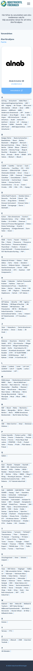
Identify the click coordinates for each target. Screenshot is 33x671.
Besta (25, 145)
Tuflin (28, 546)
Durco (21, 205)
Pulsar (3, 447)
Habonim (11, 281)
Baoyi (15, 140)
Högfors (16, 290)
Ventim (4, 585)
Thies (15, 534)
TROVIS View (13, 546)
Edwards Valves (7, 219)
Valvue (4, 581)
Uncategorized (7, 557)
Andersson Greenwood (9, 112)
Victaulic (18, 588)
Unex (17, 557)
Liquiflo (19, 369)
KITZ (10, 343)
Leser (18, 366)
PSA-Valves (26, 444)
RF (2, 474)
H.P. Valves (23, 293)
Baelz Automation (20, 138)
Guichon (22, 270)
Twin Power (20, 549)
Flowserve (17, 242)
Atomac (4, 124)
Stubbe (25, 521)
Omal (21, 424)
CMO (12, 175)
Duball (3, 205)
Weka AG (18, 604)
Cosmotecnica (6, 185)
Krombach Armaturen (17, 350)
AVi (25, 124)
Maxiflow (15, 387)
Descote (4, 198)
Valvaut (23, 576)
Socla (16, 509)
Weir (11, 604)
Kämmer (4, 341)
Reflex (17, 469)
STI (2, 518)
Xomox (3, 622)
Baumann (5, 143)
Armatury (5, 120)
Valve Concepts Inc (8, 578)
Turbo (3, 549)
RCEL (11, 469)
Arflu (28, 115)
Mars (10, 382)
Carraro (20, 166)
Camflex (11, 166)
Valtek (4, 576)
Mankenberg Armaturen (21, 380)
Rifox (15, 474)
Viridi (10, 590)
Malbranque (5, 380)
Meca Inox (22, 389)
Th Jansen (5, 537)
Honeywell (25, 290)
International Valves (9, 314)
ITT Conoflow (21, 316)
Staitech (12, 514)
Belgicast (14, 143)
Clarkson (4, 175)
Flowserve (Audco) (19, 244)
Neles (15, 408)
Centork (4, 170)
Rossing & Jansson (15, 476)
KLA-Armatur (19, 343)
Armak (24, 117)
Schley (4, 497)
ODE (3, 424)
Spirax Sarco (14, 511)
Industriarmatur (7, 311)
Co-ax (16, 185)
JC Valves (5, 330)
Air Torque (18, 105)
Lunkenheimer (6, 371)
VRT (17, 592)
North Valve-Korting (20, 415)
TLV (3, 539)
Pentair (28, 437)
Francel (22, 247)
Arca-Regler (14, 115)
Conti (25, 177)
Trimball (4, 544)
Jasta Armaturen (24, 327)
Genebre (24, 263)
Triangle (19, 542)
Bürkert (12, 157)
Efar (17, 219)
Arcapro (4, 115)
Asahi (13, 120)
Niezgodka (12, 410)
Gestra (4, 265)
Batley (21, 140)
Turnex (11, 549)
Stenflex (24, 516)
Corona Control (14, 182)
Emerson (22, 221)
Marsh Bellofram (20, 382)
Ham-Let (20, 283)
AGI (2, 105)
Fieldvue (24, 240)
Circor (20, 173)
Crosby (4, 187)
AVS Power (5, 127)
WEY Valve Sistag (16, 606)
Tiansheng (16, 537)
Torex (3, 542)
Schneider (5, 500)
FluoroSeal (5, 247)
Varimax (27, 581)
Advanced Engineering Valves (12, 103)
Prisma (10, 444)
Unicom (23, 557)
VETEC (4, 588)
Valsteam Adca (20, 574)
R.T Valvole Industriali (17, 481)
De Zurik (13, 198)
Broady (10, 154)
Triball (26, 542)
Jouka (20, 330)
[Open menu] (29, 3)
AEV (26, 103)
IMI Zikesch (23, 309)
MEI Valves (16, 392)
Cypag (27, 187)
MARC (3, 382)
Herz (24, 288)
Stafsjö (4, 514)
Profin (17, 444)
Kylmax (4, 357)
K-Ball (11, 357)
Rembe (4, 472)
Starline (4, 516)
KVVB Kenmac (14, 355)
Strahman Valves (12, 518)
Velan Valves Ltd (21, 583)
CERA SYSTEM (15, 170)
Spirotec (24, 511)
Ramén (9, 465)
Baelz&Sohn (6, 140)
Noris (11, 412)
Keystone (13, 341)
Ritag (3, 476)
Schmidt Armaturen (16, 497)
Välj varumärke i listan (14, 571)
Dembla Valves (24, 196)
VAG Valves (11, 569)
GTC (15, 270)
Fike (3, 242)
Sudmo (9, 523)
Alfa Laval (27, 105)
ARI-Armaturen (14, 117)
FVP (22, 251)
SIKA (3, 507)
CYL (21, 187)
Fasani (16, 240)
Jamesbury (11, 327)
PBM (29, 435)
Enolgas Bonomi (18, 228)
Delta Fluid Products (9, 196)
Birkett (24, 147)
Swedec (22, 523)
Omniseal (28, 424)
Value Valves (13, 576)
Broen (17, 154)
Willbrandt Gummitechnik (10, 608)
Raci (3, 465)
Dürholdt (4, 208)
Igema (26, 302)
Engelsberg (5, 228)
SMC (10, 509)
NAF (3, 408)
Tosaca (11, 542)
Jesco (13, 330)
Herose (18, 288)
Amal (22, 108)
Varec (19, 581)
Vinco (26, 588)
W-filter (26, 611)
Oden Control (12, 424)
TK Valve (25, 537)
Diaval (20, 198)
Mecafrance (12, 389)
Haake (3, 281)
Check (24, 170)
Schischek (12, 495)
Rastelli (25, 465)
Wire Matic (25, 608)
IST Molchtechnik (7, 316)
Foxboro (15, 247)
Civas (26, 173)
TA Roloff (26, 532)
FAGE (3, 240)
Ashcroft (20, 120)
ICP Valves (5, 302)
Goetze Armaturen (8, 267)
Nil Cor (20, 410)
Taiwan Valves (6, 532)
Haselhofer (23, 286)
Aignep (9, 105)
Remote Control (15, 472)
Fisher (9, 242)
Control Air (5, 180)
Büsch (19, 157)
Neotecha (23, 408)
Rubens (4, 481)
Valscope (9, 574)
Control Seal (16, 180)
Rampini (17, 465)
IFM (21, 302)
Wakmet (4, 604)
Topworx (22, 539)
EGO (28, 219)
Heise (3, 288)
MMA (23, 396)
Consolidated (16, 177)
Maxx (3, 389)
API (21, 112)
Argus (3, 117)
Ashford (4, 122)
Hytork (15, 293)
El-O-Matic (13, 221)
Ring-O (28, 474)
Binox (17, 147)
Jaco (3, 327)
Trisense (13, 544)
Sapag (11, 492)
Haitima (12, 283)
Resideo (26, 472)
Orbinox (4, 426)
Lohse (26, 369)
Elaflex (4, 221)
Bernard (23, 143)
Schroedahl (15, 500)
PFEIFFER (12, 442)
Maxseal (23, 387)
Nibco (3, 410)
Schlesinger (22, 495)
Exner (10, 231)
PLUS (20, 442)
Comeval (19, 175)
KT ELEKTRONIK (20, 353)
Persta (11, 440)
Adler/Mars (23, 101)
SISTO (3, 509)
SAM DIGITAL (20, 490)
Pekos (3, 437)
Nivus (27, 410)
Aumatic (19, 124)
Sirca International (20, 507)
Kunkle (4, 355)
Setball (4, 504)
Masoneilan (5, 387)
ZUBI (20, 640)
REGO (24, 469)
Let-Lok (26, 366)
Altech (15, 108)
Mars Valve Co (15, 385)
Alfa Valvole (5, 108)
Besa (18, 145)
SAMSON (10, 490)
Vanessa (12, 581)
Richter (8, 474)
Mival (12, 396)
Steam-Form (14, 516)
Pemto (11, 437)
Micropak (4, 396)
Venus (11, 585)
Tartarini (17, 532)
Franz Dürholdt (7, 249)
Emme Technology (8, 226)
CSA (16, 187)
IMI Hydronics (15, 307)
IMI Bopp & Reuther (17, 304)
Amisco (4, 110)
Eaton (3, 217)
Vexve (11, 588)
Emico (28, 224)
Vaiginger (21, 569)
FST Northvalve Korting (10, 251)
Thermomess (6, 534)
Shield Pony (13, 504)
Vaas (3, 569)
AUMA (12, 124)
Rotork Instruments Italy (10, 479)
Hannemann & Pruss (9, 286)
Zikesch (13, 640)
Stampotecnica (23, 514)
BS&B (24, 154)
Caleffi (3, 166)
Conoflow (5, 177)
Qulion (3, 456)
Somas (4, 511)
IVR (2, 318)
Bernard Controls (7, 145)
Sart (18, 492)
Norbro (4, 412)
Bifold (10, 147)
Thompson (23, 534)
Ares (23, 115)
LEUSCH (4, 369)
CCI (22, 168)
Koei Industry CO (20, 348)
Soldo (22, 509)
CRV (10, 187)
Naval (9, 408)
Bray (3, 154)
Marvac (25, 385)
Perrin (3, 440)
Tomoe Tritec (12, 539)
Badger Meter (6, 138)
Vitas (16, 590)
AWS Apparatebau (18, 127)
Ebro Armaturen (14, 217)
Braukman (22, 152)
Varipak (4, 583)
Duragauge (12, 205)
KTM (11, 353)
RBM (3, 467)
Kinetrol (22, 341)
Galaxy (19, 260)
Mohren (4, 399)
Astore (12, 122)
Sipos (9, 507)
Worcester (5, 611)
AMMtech (12, 110)
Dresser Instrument (8, 203)
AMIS (27, 108)
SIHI (30, 504)
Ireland (27, 314)
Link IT (12, 369)
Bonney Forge (14, 150)
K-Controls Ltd (20, 357)
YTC (10, 631)
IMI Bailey (4, 304)
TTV (22, 546)
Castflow (15, 168)
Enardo (19, 226)
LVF (15, 371)
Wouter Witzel (16, 611)
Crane (23, 185)
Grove (20, 267)
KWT (22, 355)
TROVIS (21, 544)
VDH (11, 583)
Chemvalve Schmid (8, 173)
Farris (10, 240)
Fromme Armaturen (22, 249)
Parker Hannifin (7, 435)
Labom (4, 366)
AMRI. (20, 110)
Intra (21, 314)
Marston (4, 385)
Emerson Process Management (12, 224)
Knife (10, 348)
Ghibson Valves (14, 265)
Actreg (4, 101)
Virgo (3, 590)
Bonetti (4, 150)
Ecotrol (25, 217)
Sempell (17, 502)
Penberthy (20, 437)
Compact (27, 175)
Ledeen (11, 366)
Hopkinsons (5, 293)
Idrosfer (14, 302)
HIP (10, 290)
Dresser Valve (23, 203)
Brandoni (13, 152)
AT (18, 122)
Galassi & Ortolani (8, 260)
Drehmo (22, 201)
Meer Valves (6, 392)
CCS (27, 168)
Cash (26, 166)
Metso (20, 394)
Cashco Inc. (5, 168)
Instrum (18, 311)
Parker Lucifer (20, 435)
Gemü (16, 263)
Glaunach (25, 265)
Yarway (4, 631)
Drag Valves (12, 201)
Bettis (3, 147)
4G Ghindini (5, 651)
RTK (23, 479)
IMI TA (14, 309)
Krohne (4, 350)
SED (10, 502)
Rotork (26, 476)
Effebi (23, 219)
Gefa (10, 263)
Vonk (22, 590)
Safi (3, 490)
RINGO (22, 474)
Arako (27, 112)
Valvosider (21, 578)
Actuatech (13, 101)
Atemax (24, 122)
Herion (10, 288)
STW (3, 523)
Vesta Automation (22, 585)
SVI (15, 523)
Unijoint (4, 560)
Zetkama (4, 640)
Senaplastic (26, 502)
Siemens (23, 504)
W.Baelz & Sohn (7, 613)
